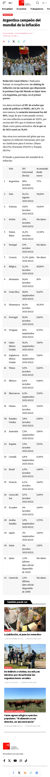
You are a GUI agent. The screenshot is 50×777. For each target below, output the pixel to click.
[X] (9, 760)
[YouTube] (15, 760)
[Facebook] (4, 760)
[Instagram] (21, 760)
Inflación (8, 15)
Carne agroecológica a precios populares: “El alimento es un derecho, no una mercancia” (20, 718)
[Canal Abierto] (25, 3)
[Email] (25, 773)
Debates (8, 667)
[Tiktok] (26, 760)
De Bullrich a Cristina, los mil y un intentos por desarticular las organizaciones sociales (22, 675)
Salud (7, 630)
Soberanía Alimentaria (14, 711)
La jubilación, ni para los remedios (22, 634)
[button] (5, 3)
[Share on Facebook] (8, 41)
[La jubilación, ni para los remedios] (25, 619)
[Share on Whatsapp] (19, 41)
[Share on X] (13, 41)
